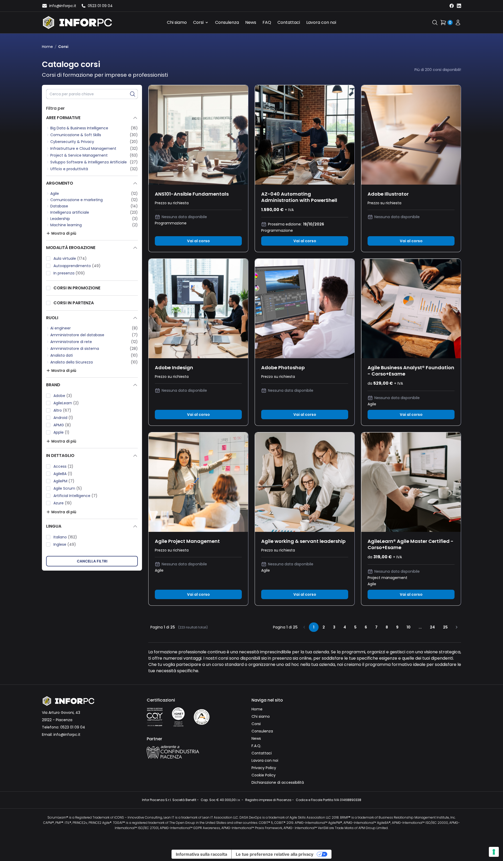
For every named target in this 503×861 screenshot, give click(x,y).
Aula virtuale (70, 258)
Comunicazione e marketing (76, 199)
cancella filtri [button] (92, 561)
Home (47, 46)
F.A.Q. (256, 745)
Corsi (198, 22)
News (250, 22)
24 (432, 627)
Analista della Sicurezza (71, 362)
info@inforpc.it (66, 734)
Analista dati (61, 355)
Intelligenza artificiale (69, 212)
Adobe (62, 395)
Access (63, 466)
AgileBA (62, 473)
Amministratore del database (77, 335)
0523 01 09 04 (72, 727)
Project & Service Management (79, 155)
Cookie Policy (264, 775)
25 (445, 627)
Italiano (65, 537)
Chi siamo (177, 22)
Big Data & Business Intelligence (79, 128)
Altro (62, 410)
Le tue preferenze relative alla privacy (274, 854)
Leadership (60, 218)
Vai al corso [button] (198, 241)
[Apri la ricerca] (435, 22)
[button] (132, 94)
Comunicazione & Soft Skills (75, 134)
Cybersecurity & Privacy (72, 141)
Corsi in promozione (76, 288)
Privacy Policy (264, 767)
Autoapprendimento (77, 265)
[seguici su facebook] (452, 6)
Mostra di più (63, 233)
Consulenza (227, 22)
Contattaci (288, 22)
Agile (54, 193)
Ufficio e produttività (69, 169)
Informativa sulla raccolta (201, 854)
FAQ (267, 22)
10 (409, 627)
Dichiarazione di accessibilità (278, 782)
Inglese (64, 544)
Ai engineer (60, 328)
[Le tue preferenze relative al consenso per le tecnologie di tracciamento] (494, 852)
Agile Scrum (67, 488)
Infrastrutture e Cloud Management (83, 148)
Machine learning (66, 225)
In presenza (69, 273)
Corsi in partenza (73, 303)
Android (63, 417)
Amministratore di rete (71, 341)
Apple (61, 432)
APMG (62, 425)
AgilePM (63, 481)
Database (59, 206)
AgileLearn (66, 403)
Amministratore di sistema (74, 348)
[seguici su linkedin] (459, 6)
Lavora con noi (321, 22)
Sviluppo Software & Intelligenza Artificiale (88, 162)
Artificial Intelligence (75, 495)
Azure (62, 503)
